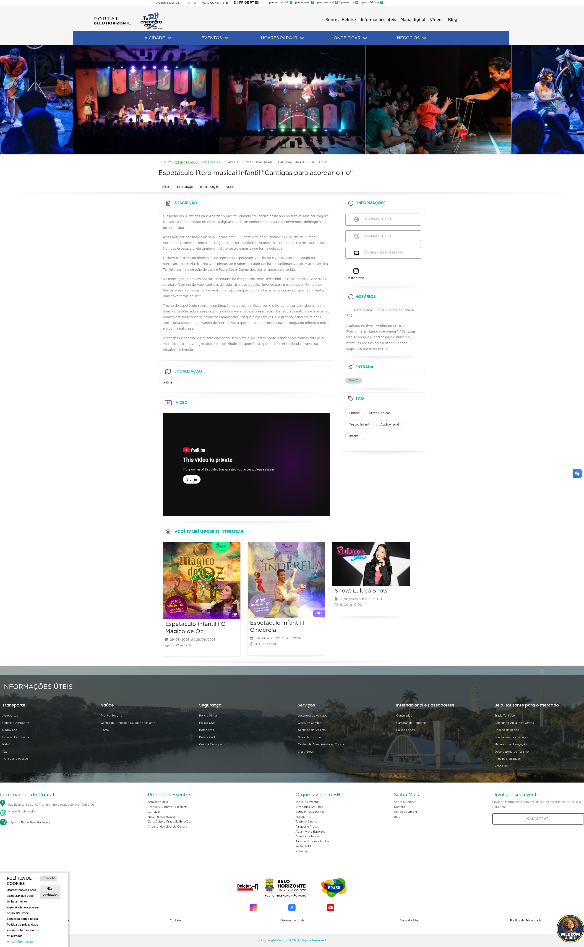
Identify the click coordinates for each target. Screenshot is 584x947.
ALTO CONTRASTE (215, 2)
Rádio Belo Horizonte (35, 822)
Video (230, 187)
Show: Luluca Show (361, 591)
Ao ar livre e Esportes (310, 831)
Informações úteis (378, 20)
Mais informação (20, 942)
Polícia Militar (208, 715)
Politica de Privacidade (525, 920)
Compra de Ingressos (383, 252)
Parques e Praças (307, 826)
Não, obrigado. (50, 891)
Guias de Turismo (309, 737)
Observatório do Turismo (512, 751)
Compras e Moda (307, 836)
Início (166, 187)
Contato (399, 807)
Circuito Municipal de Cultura (167, 826)
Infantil (209, 162)
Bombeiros (206, 730)
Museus (300, 816)
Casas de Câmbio (309, 723)
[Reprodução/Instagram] (146, 99)
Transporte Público (15, 758)
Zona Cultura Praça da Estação (169, 821)
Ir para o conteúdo (279, 2)
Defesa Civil (207, 737)
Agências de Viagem (312, 730)
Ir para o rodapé (325, 2)
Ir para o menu (302, 2)
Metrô (6, 744)
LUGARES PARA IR (277, 38)
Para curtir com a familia (312, 841)
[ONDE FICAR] (365, 38)
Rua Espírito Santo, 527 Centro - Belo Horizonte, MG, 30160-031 (51, 804)
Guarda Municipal (210, 744)
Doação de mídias (507, 730)
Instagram (356, 278)
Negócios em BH (405, 811)
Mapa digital (413, 20)
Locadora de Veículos (312, 715)
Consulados (404, 715)
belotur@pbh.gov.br (21, 811)
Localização (209, 187)
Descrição (185, 187)
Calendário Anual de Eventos (514, 723)
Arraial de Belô (158, 802)
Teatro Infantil (360, 424)
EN (236, 2)
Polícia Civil (207, 723)
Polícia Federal (406, 730)
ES (257, 2)
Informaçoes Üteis (292, 920)
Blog (452, 20)
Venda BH (501, 766)
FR (241, 2)
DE (246, 2)
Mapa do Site (409, 920)
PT (252, 2)
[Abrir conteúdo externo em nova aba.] (356, 272)
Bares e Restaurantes (309, 811)
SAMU (105, 730)
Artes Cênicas (380, 413)
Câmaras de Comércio (411, 723)
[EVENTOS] (226, 38)
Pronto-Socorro (112, 715)
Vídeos (436, 20)
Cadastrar (538, 818)
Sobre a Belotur (341, 20)
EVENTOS (211, 38)
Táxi (5, 751)
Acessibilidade (167, 2)
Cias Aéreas (306, 751)
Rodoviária (9, 730)
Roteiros (301, 851)
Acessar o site (377, 219)
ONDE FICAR (347, 38)
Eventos (165, 162)
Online (354, 413)
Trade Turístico (505, 715)
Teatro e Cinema (306, 821)
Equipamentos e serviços (512, 737)
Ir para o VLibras (370, 2)
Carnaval (154, 811)
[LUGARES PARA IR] (302, 38)
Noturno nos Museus (161, 816)
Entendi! (48, 878)
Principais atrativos (508, 758)
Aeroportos (10, 715)
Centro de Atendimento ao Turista (321, 744)
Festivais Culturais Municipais (167, 807)
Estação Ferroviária (15, 737)
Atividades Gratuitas (309, 807)
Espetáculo (189, 162)
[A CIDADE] (169, 38)
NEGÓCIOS (408, 38)
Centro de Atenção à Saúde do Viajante (128, 723)
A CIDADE (154, 38)
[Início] (128, 14)
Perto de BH (303, 846)
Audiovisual (389, 424)
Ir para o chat (348, 2)
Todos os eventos (307, 802)
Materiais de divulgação (511, 744)
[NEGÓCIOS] (424, 38)
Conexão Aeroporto (16, 723)
